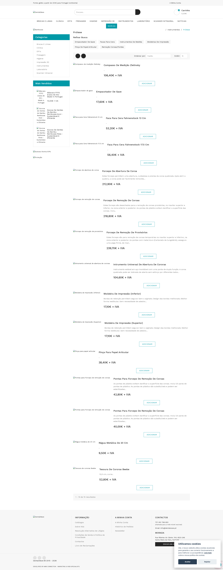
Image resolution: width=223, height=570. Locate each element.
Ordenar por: (140, 56)
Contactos (79, 541)
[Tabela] (77, 56)
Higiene (93, 21)
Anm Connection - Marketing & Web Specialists (62, 566)
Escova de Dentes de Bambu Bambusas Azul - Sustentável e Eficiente (55, 114)
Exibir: (177, 56)
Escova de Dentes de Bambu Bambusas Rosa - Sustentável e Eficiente (55, 134)
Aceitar (187, 562)
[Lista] (83, 56)
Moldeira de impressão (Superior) (124, 323)
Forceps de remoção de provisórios (127, 232)
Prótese (186, 30)
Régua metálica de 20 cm (113, 442)
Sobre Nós (79, 527)
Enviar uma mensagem (172, 544)
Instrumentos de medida (131, 42)
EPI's (69, 21)
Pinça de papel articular (86, 47)
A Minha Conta (175, 3)
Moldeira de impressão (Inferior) (122, 293)
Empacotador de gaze (108, 91)
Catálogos (79, 522)
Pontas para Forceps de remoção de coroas (138, 378)
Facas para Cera (107, 42)
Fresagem (81, 21)
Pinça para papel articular (114, 352)
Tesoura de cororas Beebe (114, 469)
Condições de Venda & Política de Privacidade (90, 536)
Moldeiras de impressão (158, 42)
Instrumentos (125, 21)
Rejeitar (207, 562)
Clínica (60, 21)
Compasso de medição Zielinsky (122, 65)
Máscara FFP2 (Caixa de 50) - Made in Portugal (55, 95)
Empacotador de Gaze (85, 42)
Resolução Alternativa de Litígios (89, 531)
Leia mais (208, 553)
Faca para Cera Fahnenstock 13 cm (126, 118)
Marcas (111, 26)
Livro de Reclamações (85, 546)
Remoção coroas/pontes (113, 47)
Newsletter (120, 531)
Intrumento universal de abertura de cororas (139, 264)
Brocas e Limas (44, 21)
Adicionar (147, 83)
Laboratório (143, 21)
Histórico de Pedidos (124, 527)
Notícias (181, 21)
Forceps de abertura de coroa (119, 171)
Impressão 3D (108, 21)
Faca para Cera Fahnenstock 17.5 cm (128, 144)
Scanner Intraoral (164, 21)
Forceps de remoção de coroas (121, 200)
